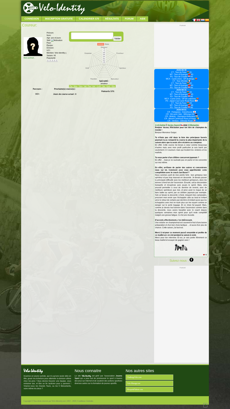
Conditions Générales (85, 401)
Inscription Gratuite (59, 19)
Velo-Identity (62, 8)
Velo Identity (60, 53)
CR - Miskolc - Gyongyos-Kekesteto (180, 116)
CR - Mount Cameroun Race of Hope (180, 118)
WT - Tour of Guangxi (179, 74)
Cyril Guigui (160, 125)
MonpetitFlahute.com (135, 389)
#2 (190, 83)
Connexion (32, 19)
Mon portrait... (29, 58)
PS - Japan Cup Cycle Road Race (180, 101)
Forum (129, 19)
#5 (192, 94)
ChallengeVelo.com (134, 377)
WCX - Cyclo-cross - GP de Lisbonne (180, 99)
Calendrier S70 (89, 19)
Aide (143, 19)
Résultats (112, 19)
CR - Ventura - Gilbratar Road (180, 121)
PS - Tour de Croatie (179, 77)
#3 (192, 74)
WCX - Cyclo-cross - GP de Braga (180, 79)
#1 (190, 72)
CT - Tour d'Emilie (180, 81)
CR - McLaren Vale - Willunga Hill (180, 114)
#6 (192, 105)
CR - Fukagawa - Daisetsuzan (180, 112)
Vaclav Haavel (174, 125)
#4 (192, 85)
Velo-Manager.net (133, 383)
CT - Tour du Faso (179, 72)
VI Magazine (193, 125)
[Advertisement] (147, 9)
